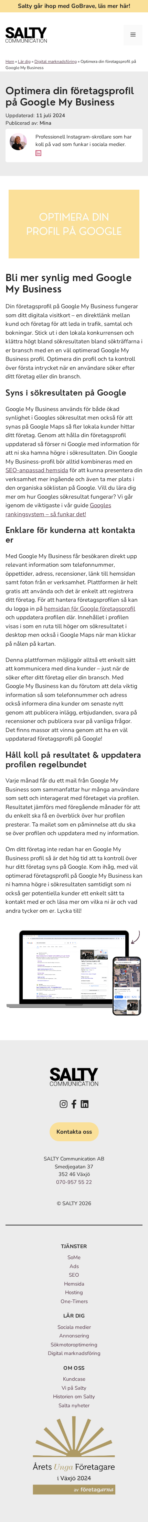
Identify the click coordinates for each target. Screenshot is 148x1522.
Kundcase (74, 1379)
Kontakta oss (74, 1132)
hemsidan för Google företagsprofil (89, 609)
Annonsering (74, 1335)
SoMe (74, 1257)
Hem (10, 61)
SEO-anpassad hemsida (37, 470)
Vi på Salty (74, 1388)
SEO (74, 1274)
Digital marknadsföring (55, 61)
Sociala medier (74, 1327)
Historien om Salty (74, 1396)
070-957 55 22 (74, 1182)
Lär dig (24, 61)
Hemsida (74, 1283)
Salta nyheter (74, 1405)
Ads (74, 1266)
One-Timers (74, 1301)
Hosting (74, 1292)
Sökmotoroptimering (74, 1344)
